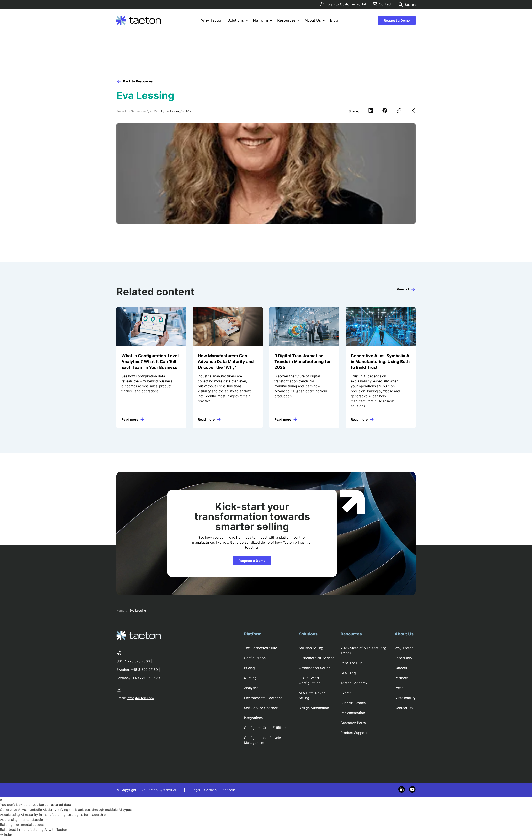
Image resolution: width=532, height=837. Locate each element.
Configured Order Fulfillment (266, 728)
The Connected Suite (260, 648)
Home (120, 610)
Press (399, 688)
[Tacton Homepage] (138, 20)
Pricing (249, 668)
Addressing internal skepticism (24, 819)
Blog (334, 20)
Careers (401, 668)
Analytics (251, 688)
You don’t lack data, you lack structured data (36, 805)
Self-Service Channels (261, 708)
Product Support (354, 733)
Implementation (353, 713)
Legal (196, 790)
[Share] (413, 110)
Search (410, 4)
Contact (385, 4)
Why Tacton (212, 20)
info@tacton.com (140, 698)
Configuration (255, 658)
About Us (313, 20)
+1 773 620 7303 (136, 661)
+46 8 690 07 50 (144, 669)
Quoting (250, 678)
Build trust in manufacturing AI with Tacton (34, 829)
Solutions (236, 20)
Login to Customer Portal (346, 4)
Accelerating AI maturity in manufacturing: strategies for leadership (53, 814)
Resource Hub (352, 663)
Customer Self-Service (316, 658)
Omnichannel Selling (314, 668)
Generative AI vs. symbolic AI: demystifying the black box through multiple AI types (66, 809)
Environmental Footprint (263, 698)
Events (346, 693)
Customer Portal (354, 723)
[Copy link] (399, 110)
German (210, 790)
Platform (260, 20)
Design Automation (314, 708)
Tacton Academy (354, 683)
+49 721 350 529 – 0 (149, 678)
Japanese (228, 790)
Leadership (403, 658)
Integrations (253, 718)
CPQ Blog (348, 673)
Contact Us (404, 708)
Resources (286, 20)
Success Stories (353, 703)
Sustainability (405, 698)
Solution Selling (311, 648)
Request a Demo (397, 20)
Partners (401, 678)
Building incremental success (23, 824)
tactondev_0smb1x (178, 111)
